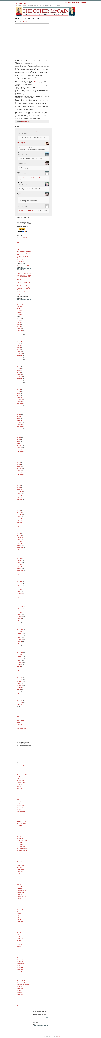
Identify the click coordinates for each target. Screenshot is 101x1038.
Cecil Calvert (19, 842)
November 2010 (20, 681)
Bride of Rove (19, 784)
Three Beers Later (20, 735)
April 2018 (19, 510)
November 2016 (20, 543)
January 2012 (19, 654)
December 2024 (20, 357)
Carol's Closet (19, 836)
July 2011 (19, 666)
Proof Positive (19, 724)
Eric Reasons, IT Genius (21, 867)
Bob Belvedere (21, 142)
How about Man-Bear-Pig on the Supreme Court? (29, 177)
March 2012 (19, 650)
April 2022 (19, 418)
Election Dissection (20, 865)
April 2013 (19, 625)
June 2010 (19, 691)
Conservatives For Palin (21, 852)
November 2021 (20, 428)
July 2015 (19, 574)
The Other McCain (23, 4)
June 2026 (19, 322)
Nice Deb (19, 905)
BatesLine (19, 776)
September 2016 (20, 547)
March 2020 (19, 466)
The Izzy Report (20, 969)
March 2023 (19, 397)
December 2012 (20, 633)
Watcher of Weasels (21, 996)
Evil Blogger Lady (20, 716)
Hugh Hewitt (19, 310)
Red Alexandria (20, 925)
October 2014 (19, 591)
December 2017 (20, 518)
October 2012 (19, 637)
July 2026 (19, 320)
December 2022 (20, 403)
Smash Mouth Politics (21, 955)
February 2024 (20, 376)
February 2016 (20, 560)
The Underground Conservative (23, 984)
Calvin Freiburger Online (21, 834)
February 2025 (20, 353)
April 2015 (19, 579)
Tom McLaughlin (20, 988)
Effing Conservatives (21, 863)
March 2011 (19, 673)
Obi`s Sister (19, 799)
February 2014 (20, 606)
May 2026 (19, 324)
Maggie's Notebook (20, 720)
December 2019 (20, 472)
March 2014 (19, 604)
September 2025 (20, 339)
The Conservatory (20, 807)
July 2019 (19, 481)
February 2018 (20, 514)
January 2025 (19, 355)
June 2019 (19, 483)
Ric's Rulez (19, 934)
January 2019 (19, 493)
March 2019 (19, 489)
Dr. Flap (18, 859)
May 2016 (19, 554)
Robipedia (19, 940)
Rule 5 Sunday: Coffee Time (22, 246)
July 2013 (19, 620)
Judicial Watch (19, 884)
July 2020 (19, 458)
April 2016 (19, 556)
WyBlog (18, 1001)
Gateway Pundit (20, 304)
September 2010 (20, 685)
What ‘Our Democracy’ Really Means (24, 251)
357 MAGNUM (19, 221)
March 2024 (19, 374)
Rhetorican (19, 803)
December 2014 (20, 587)
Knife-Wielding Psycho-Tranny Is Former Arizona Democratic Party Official (23, 288)
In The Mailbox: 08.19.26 (21, 261)
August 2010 (19, 687)
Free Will (18, 873)
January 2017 (19, 539)
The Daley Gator (20, 730)
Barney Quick (19, 772)
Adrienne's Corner (20, 827)
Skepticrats (19, 953)
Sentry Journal (20, 950)
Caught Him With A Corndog (22, 840)
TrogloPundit (19, 992)
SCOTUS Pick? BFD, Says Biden (27, 18)
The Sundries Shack (21, 811)
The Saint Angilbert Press (21, 980)
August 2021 (19, 433)
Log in (35, 1026)
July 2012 (19, 643)
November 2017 (20, 520)
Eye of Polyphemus (20, 869)
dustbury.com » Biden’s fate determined (27, 132)
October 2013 (19, 614)
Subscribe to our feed (37, 1017)
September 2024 (20, 362)
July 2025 (19, 343)
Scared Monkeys (20, 948)
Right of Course (20, 938)
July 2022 (19, 412)
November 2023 (20, 382)
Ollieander (19, 913)
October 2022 (19, 407)
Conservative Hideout (21, 846)
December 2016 (20, 541)
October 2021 (19, 430)
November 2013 (20, 612)
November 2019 (20, 474)
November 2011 (20, 658)
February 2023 (20, 399)
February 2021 (20, 445)
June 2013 (19, 622)
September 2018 (20, 501)
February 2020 (20, 468)
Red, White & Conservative (22, 928)
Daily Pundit (19, 788)
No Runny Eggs (20, 797)
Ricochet (18, 936)
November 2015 (20, 566)
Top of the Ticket (26, 22)
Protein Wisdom (20, 801)
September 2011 (20, 662)
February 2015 (20, 583)
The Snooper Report (21, 982)
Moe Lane (19, 795)
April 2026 (19, 326)
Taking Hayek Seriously (21, 959)
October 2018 (19, 499)
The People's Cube (20, 809)
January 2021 (19, 447)
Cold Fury (19, 786)
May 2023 (19, 393)
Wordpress (36, 1028)
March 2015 (19, 581)
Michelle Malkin (20, 314)
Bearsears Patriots (20, 780)
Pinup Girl (19, 917)
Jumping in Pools (20, 886)
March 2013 (19, 627)
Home (66, 2)
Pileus (18, 915)
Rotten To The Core (20, 726)
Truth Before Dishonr (21, 737)
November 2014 (20, 589)
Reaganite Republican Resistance (23, 923)
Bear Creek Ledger (20, 778)
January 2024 (19, 378)
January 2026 (19, 332)
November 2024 (20, 359)
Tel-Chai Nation (20, 961)
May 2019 (19, 485)
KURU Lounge (19, 888)
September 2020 (20, 455)
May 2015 (19, 577)
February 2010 (20, 698)
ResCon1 (19, 932)
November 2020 (20, 451)
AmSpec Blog (19, 829)
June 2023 (19, 391)
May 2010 (19, 693)
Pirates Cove (19, 722)
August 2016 (19, 549)
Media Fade (19, 898)
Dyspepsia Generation (21, 861)
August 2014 (19, 595)
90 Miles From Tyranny (21, 821)
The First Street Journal (21, 732)
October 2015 (19, 568)
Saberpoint (19, 946)
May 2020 (19, 462)
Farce (29, 121)
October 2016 (19, 545)
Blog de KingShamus (21, 782)
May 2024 (19, 370)
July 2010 (19, 689)
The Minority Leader (20, 971)
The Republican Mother (21, 976)
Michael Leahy (19, 900)
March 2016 (19, 558)
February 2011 (20, 675)
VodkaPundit (19, 813)
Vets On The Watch (20, 994)
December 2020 (20, 449)
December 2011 (20, 656)
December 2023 (20, 380)
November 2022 (20, 405)
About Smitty (83, 2)
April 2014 (19, 602)
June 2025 (19, 345)
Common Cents (20, 844)
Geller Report (19, 306)
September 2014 (20, 593)
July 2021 (19, 435)
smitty (19, 162)
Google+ (58, 1036)
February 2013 (20, 629)
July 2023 (19, 389)
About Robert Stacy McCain (73, 2)
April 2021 (19, 441)
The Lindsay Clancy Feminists (22, 259)
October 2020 (19, 453)
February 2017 (20, 537)
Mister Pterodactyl (20, 902)
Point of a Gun (19, 919)
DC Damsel (19, 857)
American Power (20, 767)
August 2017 (19, 526)
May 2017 (19, 531)
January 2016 (19, 562)
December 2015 (20, 564)
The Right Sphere (20, 978)
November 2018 (20, 497)
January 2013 (19, 631)
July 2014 (19, 597)
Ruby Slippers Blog (20, 944)
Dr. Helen (19, 790)
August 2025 (19, 341)
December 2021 (20, 426)
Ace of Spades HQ (20, 300)
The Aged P (19, 965)
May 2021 (19, 439)
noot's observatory (20, 907)
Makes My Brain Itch (21, 892)
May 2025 (19, 347)
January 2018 (19, 516)
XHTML (35, 1030)
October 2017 (19, 522)
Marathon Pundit (20, 894)
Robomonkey (19, 942)
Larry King (35, 81)
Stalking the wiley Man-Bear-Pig (26, 210)
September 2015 (20, 570)
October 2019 (19, 476)
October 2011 (19, 660)
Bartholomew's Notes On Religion (23, 774)
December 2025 (20, 334)
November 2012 (20, 635)
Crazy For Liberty (20, 854)
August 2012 (19, 641)
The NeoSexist (20, 973)
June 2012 (19, 645)
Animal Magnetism (20, 712)
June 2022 (19, 414)
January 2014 (19, 608)
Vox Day (18, 815)
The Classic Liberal (20, 967)
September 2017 (20, 524)
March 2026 (19, 328)
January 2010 (19, 700)
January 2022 (19, 424)
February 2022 (20, 422)
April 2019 (19, 487)
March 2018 (19, 512)
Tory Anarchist (19, 990)
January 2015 (19, 585)
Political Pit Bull (20, 921)
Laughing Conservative (21, 890)
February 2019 (20, 491)
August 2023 (19, 387)
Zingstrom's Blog (20, 1005)
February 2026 (20, 330)
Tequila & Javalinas (20, 963)
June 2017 (19, 529)
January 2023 (19, 401)
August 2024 (19, 364)
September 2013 (20, 616)
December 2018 (20, 495)
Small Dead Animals (20, 805)
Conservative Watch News (22, 848)
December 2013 (20, 610)
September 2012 (20, 639)
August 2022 (19, 410)
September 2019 (20, 478)
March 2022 (19, 420)
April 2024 (19, 372)
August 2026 (19, 318)
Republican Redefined (21, 930)
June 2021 (19, 437)
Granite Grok (19, 877)
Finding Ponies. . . (20, 871)
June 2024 (19, 368)
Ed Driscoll (19, 302)
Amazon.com (27, 748)
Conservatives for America (22, 850)
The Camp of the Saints (21, 728)
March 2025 (19, 351)
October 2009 (19, 704)
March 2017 (19, 535)
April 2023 (19, 395)
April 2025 (19, 349)
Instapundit (19, 312)
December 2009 (20, 702)
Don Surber (19, 714)
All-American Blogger (21, 765)
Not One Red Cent (20, 909)
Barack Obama (24, 121)
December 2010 (20, 679)
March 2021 (19, 443)
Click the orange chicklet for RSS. (23, 265)
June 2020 (19, 460)
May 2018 (19, 508)
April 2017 (19, 533)
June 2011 (19, 668)
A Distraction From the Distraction (23, 244)
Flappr (18, 718)
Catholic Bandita (20, 838)
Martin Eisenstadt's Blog (21, 896)
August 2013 (19, 618)
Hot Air (18, 308)
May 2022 (19, 416)
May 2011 (19, 670)
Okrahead (19, 911)
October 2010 (19, 683)
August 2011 (19, 664)
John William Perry (20, 882)
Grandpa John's (20, 875)
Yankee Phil (19, 1003)
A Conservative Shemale (21, 823)
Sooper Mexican (20, 957)
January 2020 (19, 470)
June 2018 (19, 506)
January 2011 (19, 677)
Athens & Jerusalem (21, 770)
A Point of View (20, 825)
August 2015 (19, 572)
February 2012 (20, 652)
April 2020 (19, 464)
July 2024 (19, 366)
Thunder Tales (19, 986)
